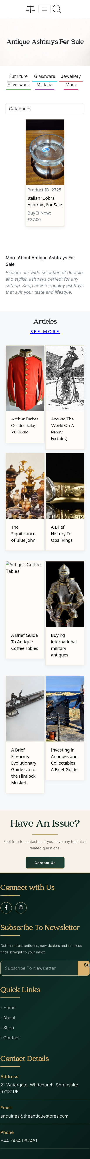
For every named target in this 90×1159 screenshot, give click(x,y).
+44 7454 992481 (18, 1140)
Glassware (44, 76)
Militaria (44, 84)
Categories (20, 108)
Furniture (18, 76)
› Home (8, 1007)
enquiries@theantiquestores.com (34, 1116)
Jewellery (71, 76)
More (71, 84)
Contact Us (45, 863)
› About (8, 1017)
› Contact (10, 1037)
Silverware (18, 84)
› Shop (7, 1027)
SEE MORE (45, 331)
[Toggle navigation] (44, 9)
